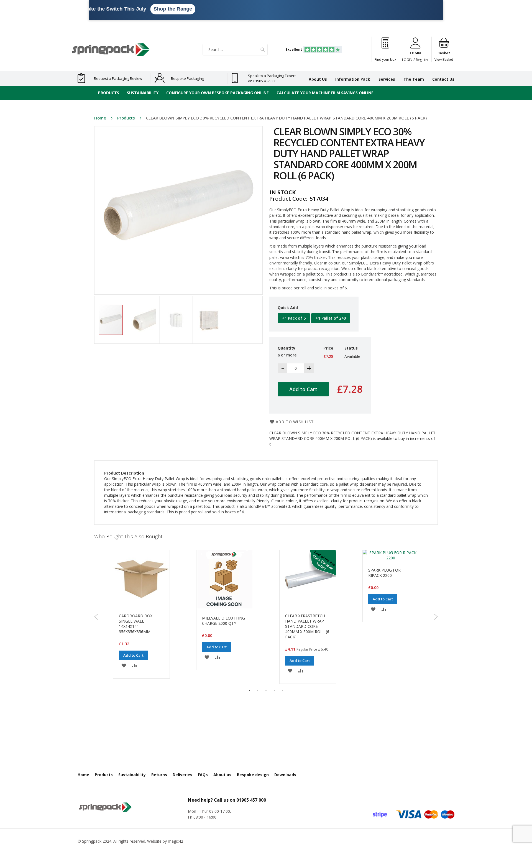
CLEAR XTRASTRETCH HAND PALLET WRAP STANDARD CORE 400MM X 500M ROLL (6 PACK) (307, 626)
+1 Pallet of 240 (331, 318)
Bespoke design (253, 774)
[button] (147, 319)
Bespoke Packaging (187, 78)
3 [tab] (266, 691)
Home (100, 118)
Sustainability (132, 774)
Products (126, 118)
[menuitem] (108, 93)
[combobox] (235, 49)
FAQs (203, 774)
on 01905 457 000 (262, 80)
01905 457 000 (251, 800)
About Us (318, 79)
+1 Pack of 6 (294, 318)
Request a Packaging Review (118, 78)
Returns (159, 774)
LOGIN (407, 59)
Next (436, 617)
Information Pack (352, 79)
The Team (413, 79)
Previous (96, 617)
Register (422, 59)
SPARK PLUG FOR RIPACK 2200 (384, 572)
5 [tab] (282, 691)
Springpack (91, 841)
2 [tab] (257, 691)
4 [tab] (274, 691)
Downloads (285, 774)
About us (222, 774)
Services (386, 79)
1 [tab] (249, 691)
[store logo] (111, 49)
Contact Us (443, 79)
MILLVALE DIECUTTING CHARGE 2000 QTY (223, 620)
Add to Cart (133, 655)
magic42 (175, 841)
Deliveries (182, 774)
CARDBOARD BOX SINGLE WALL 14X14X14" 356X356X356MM (135, 623)
